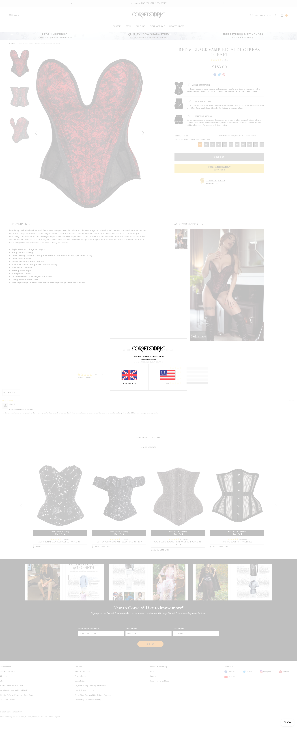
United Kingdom (129, 384)
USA (167, 384)
